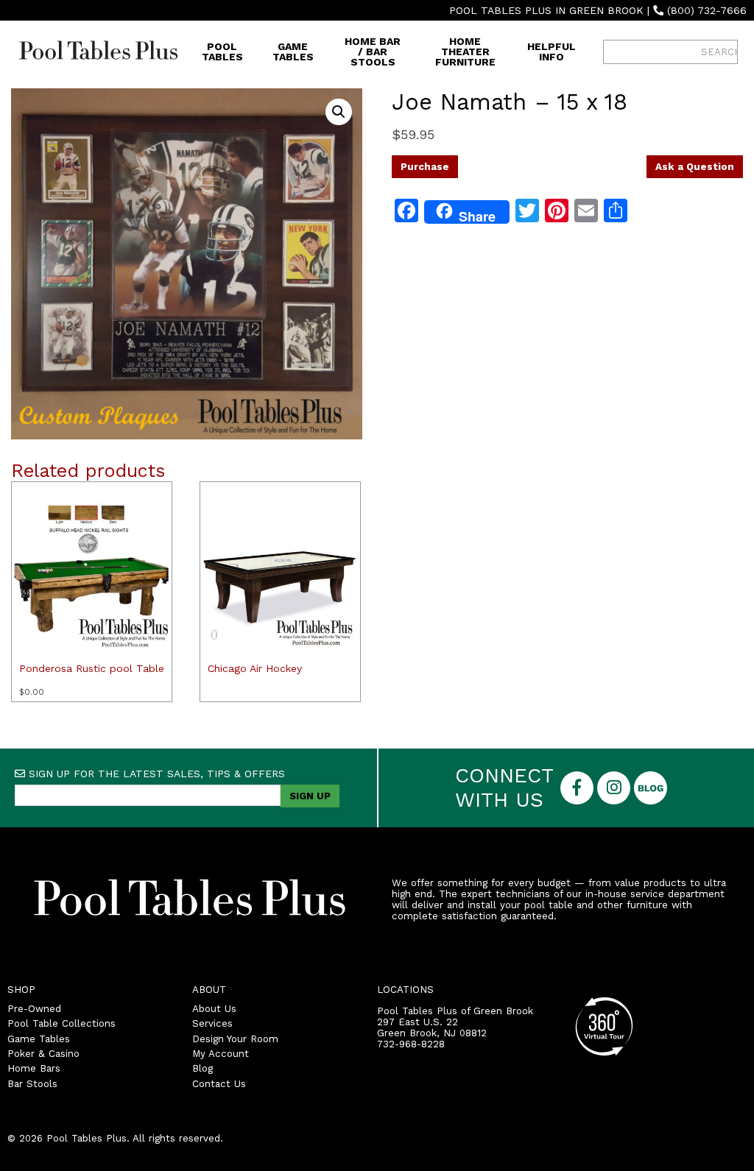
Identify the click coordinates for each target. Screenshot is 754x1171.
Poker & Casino (43, 1053)
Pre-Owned (34, 1008)
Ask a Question (694, 166)
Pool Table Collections (61, 1023)
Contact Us (219, 1083)
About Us (214, 1008)
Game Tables (293, 51)
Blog (202, 1068)
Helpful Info (551, 51)
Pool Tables (222, 51)
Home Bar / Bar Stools (373, 51)
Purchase (425, 166)
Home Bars (33, 1068)
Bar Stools (32, 1083)
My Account (220, 1053)
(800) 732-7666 (707, 10)
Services (212, 1023)
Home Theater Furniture (465, 51)
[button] (338, 112)
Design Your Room (235, 1038)
